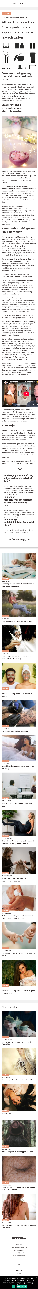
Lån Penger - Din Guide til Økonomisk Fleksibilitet (16, 1043)
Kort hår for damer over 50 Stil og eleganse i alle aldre (19, 1226)
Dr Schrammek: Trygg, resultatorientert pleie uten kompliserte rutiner (17, 917)
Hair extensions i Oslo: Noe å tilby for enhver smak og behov (16, 879)
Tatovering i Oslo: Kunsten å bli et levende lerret (18, 954)
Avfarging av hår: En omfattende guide (17, 1080)
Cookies (19, 1276)
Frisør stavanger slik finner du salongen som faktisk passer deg (17, 657)
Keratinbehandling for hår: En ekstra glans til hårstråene (18, 992)
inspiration (5, 578)
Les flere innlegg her (19, 539)
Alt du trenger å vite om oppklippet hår (17, 1152)
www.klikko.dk (21, 1256)
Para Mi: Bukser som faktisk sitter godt (17, 621)
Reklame (19, 1270)
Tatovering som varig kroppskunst (15, 731)
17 (2, 1116)
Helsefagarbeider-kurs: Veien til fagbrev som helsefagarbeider (17, 585)
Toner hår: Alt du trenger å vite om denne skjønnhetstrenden (18, 1188)
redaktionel (6, 13)
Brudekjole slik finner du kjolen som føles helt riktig (18, 767)
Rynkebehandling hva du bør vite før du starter (17, 695)
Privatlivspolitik (21, 1286)
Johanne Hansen (21, 17)
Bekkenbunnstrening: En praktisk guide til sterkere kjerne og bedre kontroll (18, 842)
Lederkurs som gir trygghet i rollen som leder (17, 804)
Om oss (19, 1273)
